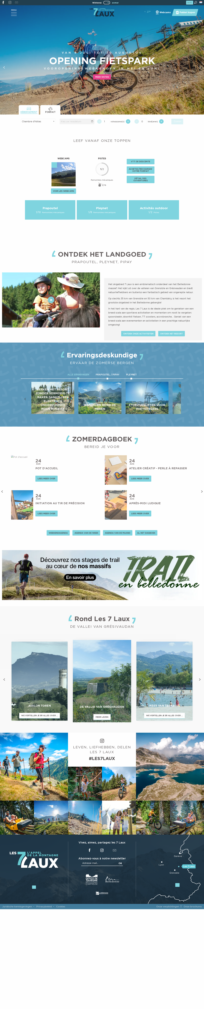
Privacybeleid (44, 906)
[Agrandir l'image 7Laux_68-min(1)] (119, 818)
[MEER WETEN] (102, 575)
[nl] (201, 2)
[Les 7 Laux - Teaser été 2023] (51, 300)
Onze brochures (193, 906)
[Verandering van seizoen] (107, 2)
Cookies (60, 906)
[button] (195, 2)
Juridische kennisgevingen (17, 906)
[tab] (29, 110)
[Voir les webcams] (63, 174)
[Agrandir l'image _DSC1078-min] (51, 818)
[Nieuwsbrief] (16, 2)
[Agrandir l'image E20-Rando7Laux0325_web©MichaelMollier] (34, 767)
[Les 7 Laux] (34, 867)
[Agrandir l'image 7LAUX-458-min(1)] (153, 818)
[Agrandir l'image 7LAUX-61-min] (85, 818)
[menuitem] (102, 12)
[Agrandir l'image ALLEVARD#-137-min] (85, 784)
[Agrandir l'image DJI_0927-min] (170, 767)
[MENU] (14, 15)
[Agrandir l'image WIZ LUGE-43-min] (17, 818)
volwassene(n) (117, 121)
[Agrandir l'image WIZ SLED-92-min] (187, 818)
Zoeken (177, 121)
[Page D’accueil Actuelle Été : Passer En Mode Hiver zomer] (106, 2)
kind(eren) (153, 121)
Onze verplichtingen (167, 906)
